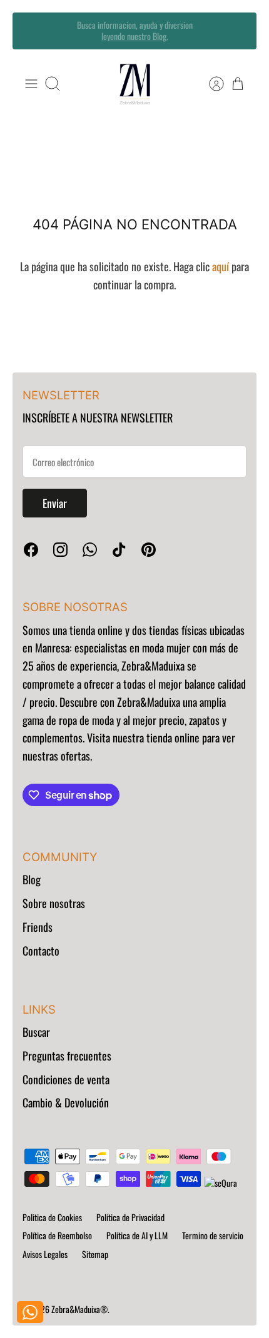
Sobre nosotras (54, 903)
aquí (220, 266)
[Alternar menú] (31, 83)
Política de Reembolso (57, 1235)
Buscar (36, 1032)
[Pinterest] (148, 549)
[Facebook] (31, 549)
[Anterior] (30, 30)
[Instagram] (60, 549)
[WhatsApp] (89, 549)
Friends (38, 927)
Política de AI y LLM (137, 1235)
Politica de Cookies (52, 1217)
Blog (32, 879)
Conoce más (134, 40)
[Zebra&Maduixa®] (134, 84)
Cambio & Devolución (66, 1102)
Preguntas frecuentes (67, 1055)
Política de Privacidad (130, 1217)
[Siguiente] (238, 30)
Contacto (41, 950)
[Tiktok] (119, 549)
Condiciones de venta (66, 1079)
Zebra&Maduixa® (79, 1309)
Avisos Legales (45, 1254)
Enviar (55, 503)
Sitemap (95, 1254)
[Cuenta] (210, 83)
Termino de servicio (212, 1235)
